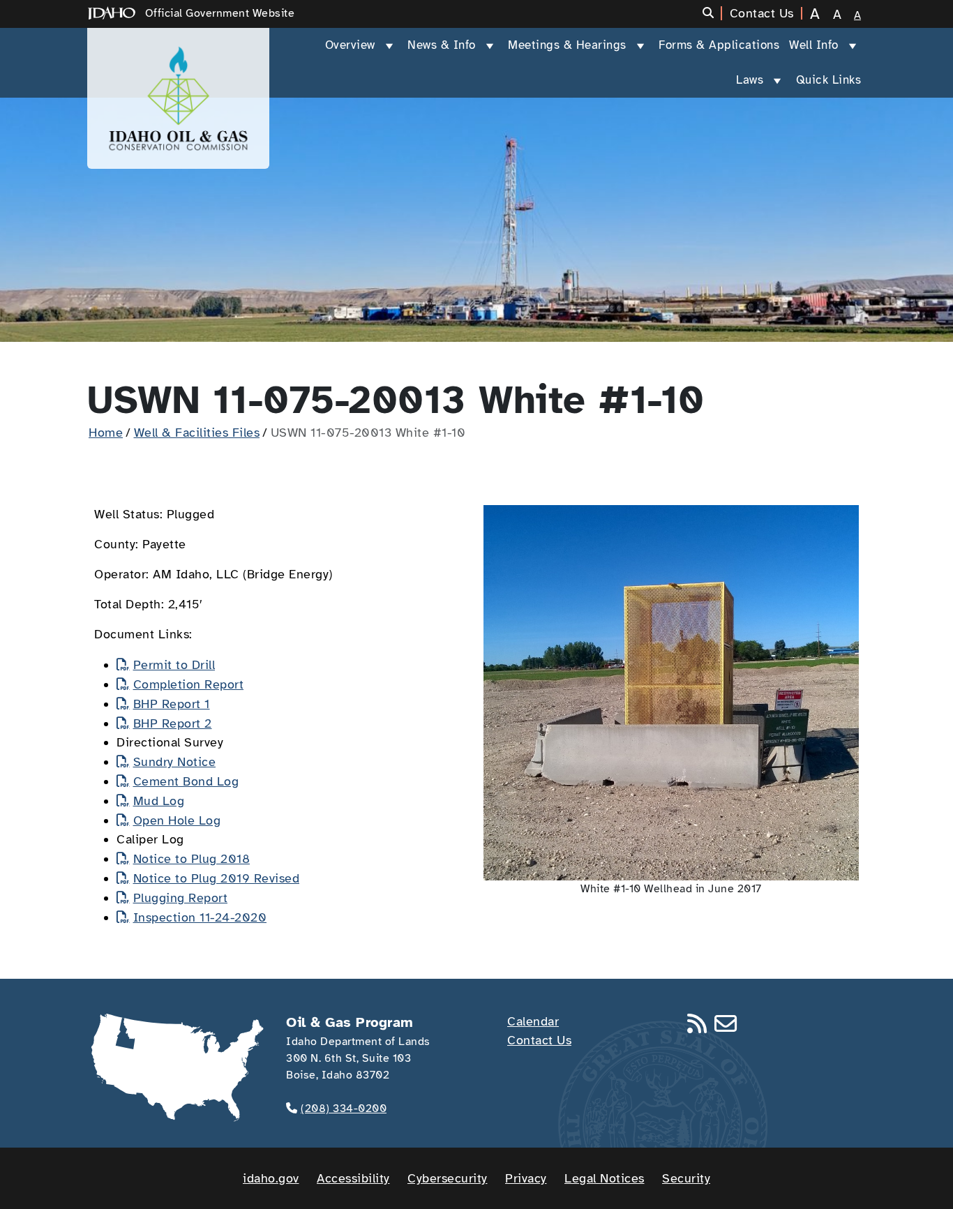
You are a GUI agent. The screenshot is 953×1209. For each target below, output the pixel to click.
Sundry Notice (174, 761)
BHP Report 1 (171, 704)
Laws (749, 80)
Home (106, 432)
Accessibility (353, 1178)
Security (686, 1178)
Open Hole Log (176, 820)
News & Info (441, 45)
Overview (350, 45)
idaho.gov (271, 1178)
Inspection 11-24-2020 (200, 917)
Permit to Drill (174, 665)
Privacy (526, 1178)
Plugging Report (180, 898)
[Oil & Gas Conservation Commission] (178, 98)
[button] (713, 13)
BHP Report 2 (172, 723)
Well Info (814, 45)
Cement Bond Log (186, 781)
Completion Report (188, 684)
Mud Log (158, 801)
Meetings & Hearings (567, 45)
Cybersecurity (447, 1178)
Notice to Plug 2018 (191, 858)
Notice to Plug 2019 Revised (216, 878)
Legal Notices (604, 1178)
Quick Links (829, 80)
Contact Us (539, 1040)
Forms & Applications (719, 45)
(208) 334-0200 (344, 1109)
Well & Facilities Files (197, 432)
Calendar (533, 1021)
